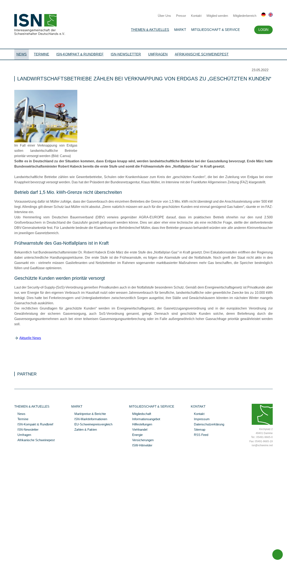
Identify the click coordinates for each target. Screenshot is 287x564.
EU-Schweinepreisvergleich (91, 424)
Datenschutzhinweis (13, 555)
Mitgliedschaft (140, 414)
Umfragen (158, 54)
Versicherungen (141, 440)
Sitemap (198, 430)
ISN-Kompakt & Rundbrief (80, 54)
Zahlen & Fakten (84, 430)
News (21, 54)
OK (2, 561)
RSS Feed (199, 435)
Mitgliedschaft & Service (215, 29)
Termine (41, 54)
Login (263, 29)
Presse (181, 15)
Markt (180, 29)
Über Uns (164, 15)
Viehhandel (138, 430)
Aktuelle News (30, 338)
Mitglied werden (217, 15)
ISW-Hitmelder (140, 445)
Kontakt (196, 15)
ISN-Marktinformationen (89, 419)
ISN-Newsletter (126, 54)
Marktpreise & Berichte (88, 414)
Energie (136, 435)
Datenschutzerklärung (207, 424)
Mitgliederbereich (244, 15)
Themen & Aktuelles (150, 29)
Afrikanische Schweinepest (202, 54)
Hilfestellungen (140, 424)
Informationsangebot (144, 419)
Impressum (200, 419)
